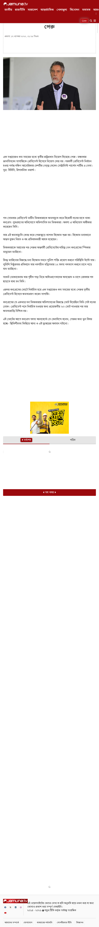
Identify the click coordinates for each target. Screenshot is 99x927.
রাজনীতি (20, 9)
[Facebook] (5, 907)
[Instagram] (21, 907)
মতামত (86, 9)
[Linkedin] (15, 907)
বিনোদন (74, 9)
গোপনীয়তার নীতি (64, 922)
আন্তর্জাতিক (47, 9)
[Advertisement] (49, 131)
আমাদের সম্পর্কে (12, 922)
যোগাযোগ (28, 922)
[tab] (26, 440)
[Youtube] (5, 913)
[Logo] (15, 4)
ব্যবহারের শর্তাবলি (44, 922)
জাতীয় (8, 9)
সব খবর (49, 492)
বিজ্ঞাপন (79, 922)
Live (84, 21)
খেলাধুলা (62, 9)
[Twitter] (10, 907)
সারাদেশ (33, 9)
